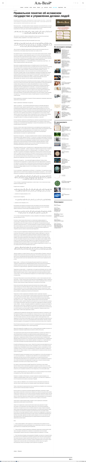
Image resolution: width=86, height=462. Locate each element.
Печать (50, 7)
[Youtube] (77, 2)
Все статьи (55, 7)
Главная (21, 7)
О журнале (26, 7)
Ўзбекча (38, 7)
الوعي (42, 7)
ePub (65, 7)
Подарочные (60, 7)
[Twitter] (75, 2)
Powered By (70, 459)
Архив (31, 7)
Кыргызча (46, 7)
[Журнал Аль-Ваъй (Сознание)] (43, 3)
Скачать (34, 7)
